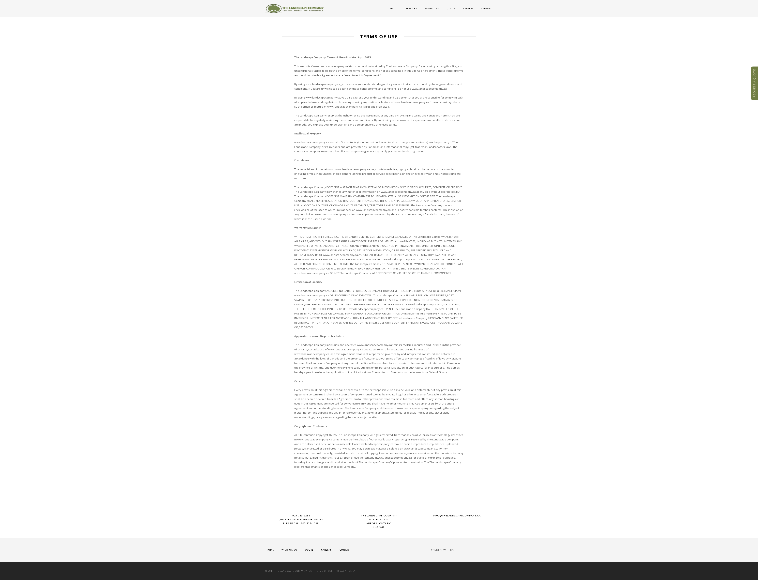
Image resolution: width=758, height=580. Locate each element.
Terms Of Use (324, 570)
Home (270, 549)
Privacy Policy (346, 570)
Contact (487, 8)
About (394, 8)
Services (411, 8)
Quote (451, 8)
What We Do (289, 549)
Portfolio (432, 8)
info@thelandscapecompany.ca (457, 515)
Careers (468, 8)
